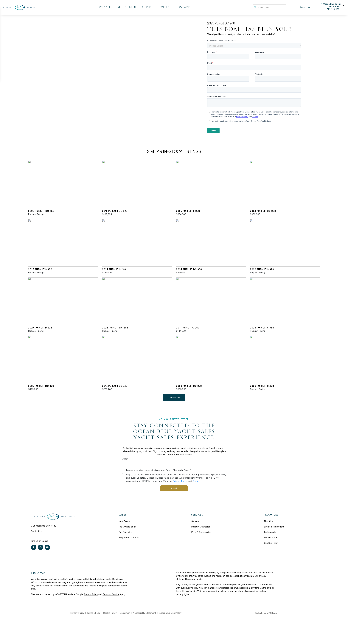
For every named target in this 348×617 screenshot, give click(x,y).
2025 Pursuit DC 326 (41, 386)
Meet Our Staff (271, 537)
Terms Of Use (93, 613)
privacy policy (212, 591)
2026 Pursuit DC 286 (41, 211)
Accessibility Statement (144, 613)
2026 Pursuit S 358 (262, 327)
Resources (305, 7)
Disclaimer (124, 613)
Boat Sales (104, 7)
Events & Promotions (274, 526)
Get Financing (125, 532)
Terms (196, 481)
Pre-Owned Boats (127, 526)
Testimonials (270, 532)
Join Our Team (271, 543)
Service (195, 521)
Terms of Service (110, 594)
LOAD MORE (174, 397)
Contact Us (184, 7)
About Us (268, 521)
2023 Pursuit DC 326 (189, 386)
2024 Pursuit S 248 (114, 269)
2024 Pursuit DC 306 (263, 211)
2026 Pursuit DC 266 (115, 327)
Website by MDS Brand (266, 613)
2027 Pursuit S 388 (40, 269)
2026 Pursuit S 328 (262, 269)
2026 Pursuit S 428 (262, 386)
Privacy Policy (180, 481)
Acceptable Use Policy (170, 613)
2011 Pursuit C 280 (187, 327)
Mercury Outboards (200, 526)
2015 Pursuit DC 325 (114, 211)
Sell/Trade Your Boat (129, 537)
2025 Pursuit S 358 (188, 211)
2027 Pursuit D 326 (40, 327)
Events (164, 7)
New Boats (124, 521)
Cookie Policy (110, 613)
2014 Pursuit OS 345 (114, 386)
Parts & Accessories (201, 532)
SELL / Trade (127, 7)
